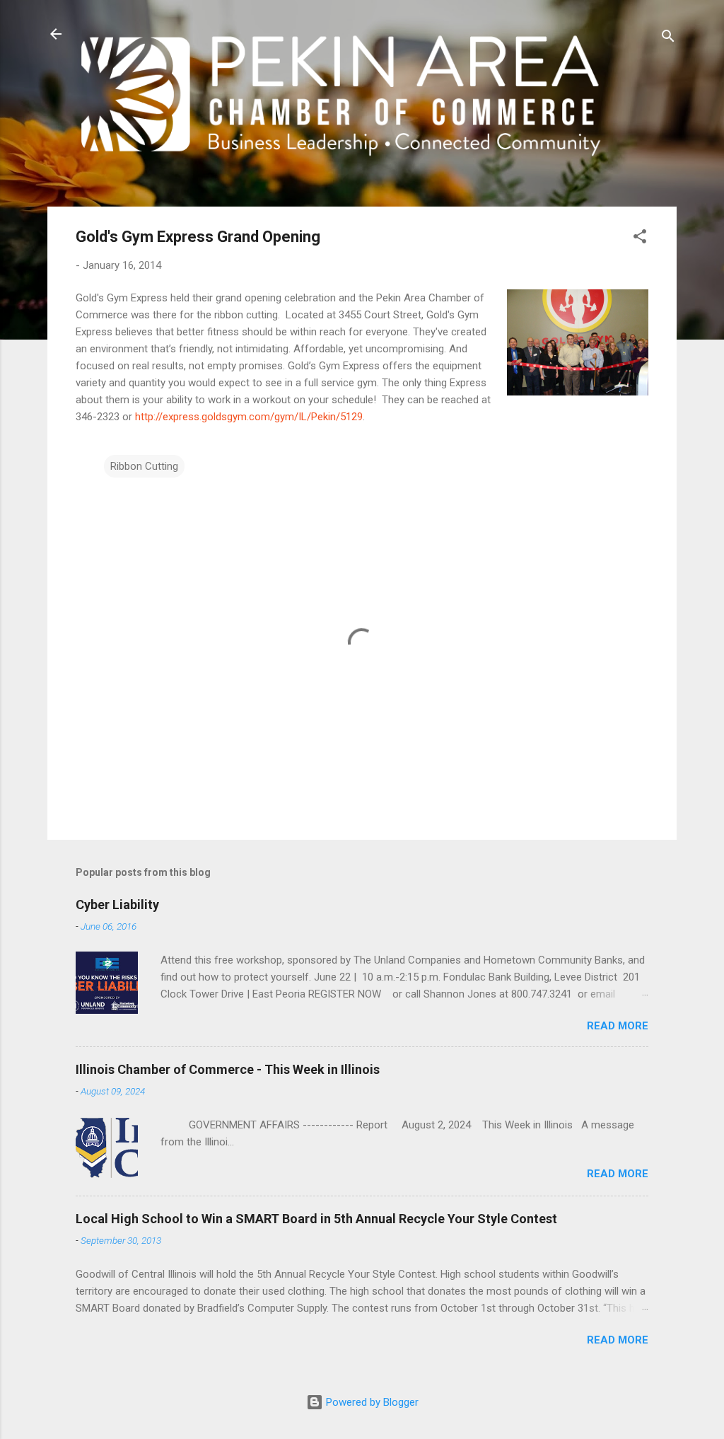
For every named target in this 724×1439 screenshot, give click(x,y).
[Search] (668, 38)
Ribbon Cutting (144, 466)
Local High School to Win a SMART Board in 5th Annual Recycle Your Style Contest (316, 1218)
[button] (639, 239)
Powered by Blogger (371, 1402)
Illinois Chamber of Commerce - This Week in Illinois (228, 1069)
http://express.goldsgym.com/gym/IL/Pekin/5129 (249, 416)
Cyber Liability (117, 904)
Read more (617, 1025)
